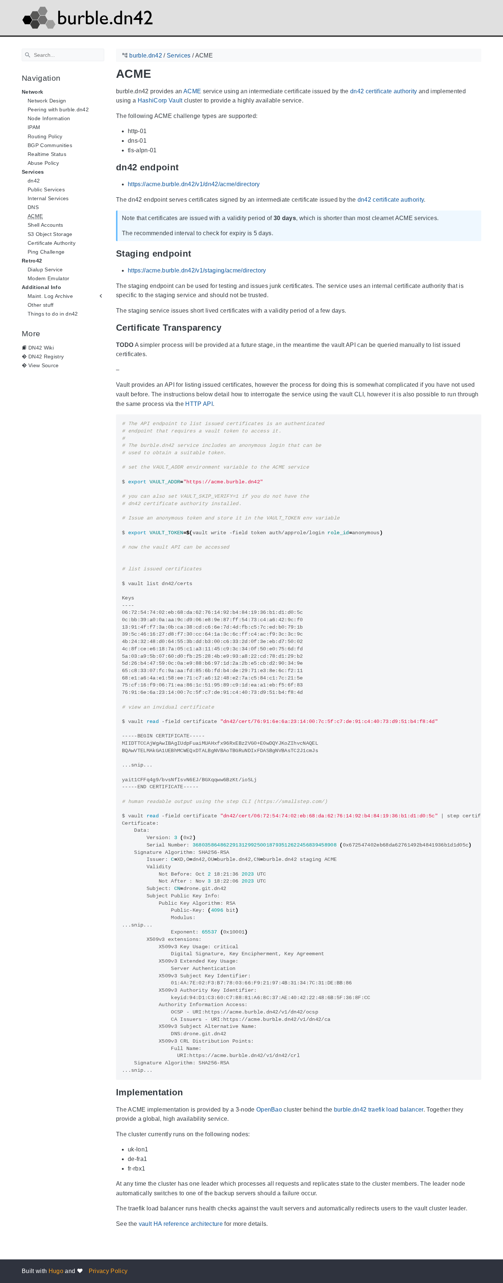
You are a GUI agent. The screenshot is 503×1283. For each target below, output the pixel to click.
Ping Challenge (46, 252)
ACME (35, 216)
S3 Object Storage (50, 234)
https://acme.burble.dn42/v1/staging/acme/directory (197, 270)
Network (32, 92)
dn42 (34, 181)
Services (33, 172)
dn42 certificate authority (383, 91)
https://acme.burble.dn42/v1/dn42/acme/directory (194, 184)
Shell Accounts (45, 225)
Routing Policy (45, 136)
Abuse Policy (43, 163)
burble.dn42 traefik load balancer (378, 1109)
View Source (43, 365)
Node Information (49, 118)
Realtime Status (47, 154)
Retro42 (32, 261)
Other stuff (41, 305)
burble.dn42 (145, 55)
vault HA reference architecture (181, 1224)
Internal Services (48, 198)
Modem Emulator (49, 278)
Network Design (47, 101)
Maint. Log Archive (50, 296)
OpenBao (269, 1109)
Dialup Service (45, 269)
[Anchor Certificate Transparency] (226, 328)
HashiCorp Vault (160, 100)
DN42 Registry (46, 356)
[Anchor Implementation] (188, 1092)
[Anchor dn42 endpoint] (184, 167)
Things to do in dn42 (53, 314)
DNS (33, 207)
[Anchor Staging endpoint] (196, 253)
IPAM (34, 127)
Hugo (56, 1271)
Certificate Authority (51, 243)
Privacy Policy (108, 1271)
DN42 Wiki (41, 348)
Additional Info (41, 287)
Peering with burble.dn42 (58, 109)
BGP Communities (50, 145)
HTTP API (199, 404)
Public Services (46, 189)
